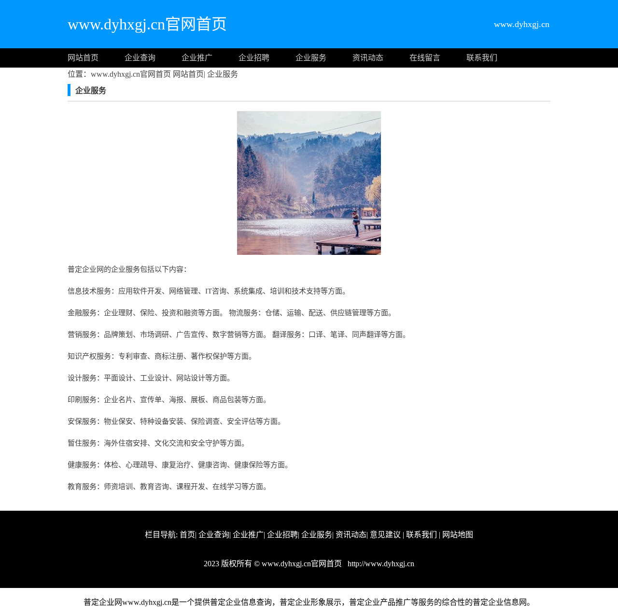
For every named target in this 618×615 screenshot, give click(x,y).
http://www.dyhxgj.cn (380, 563)
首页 (187, 535)
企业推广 (197, 58)
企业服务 (310, 58)
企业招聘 (254, 58)
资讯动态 (367, 58)
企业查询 (140, 58)
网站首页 (83, 58)
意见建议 (385, 535)
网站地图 (457, 535)
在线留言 (424, 58)
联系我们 (481, 58)
